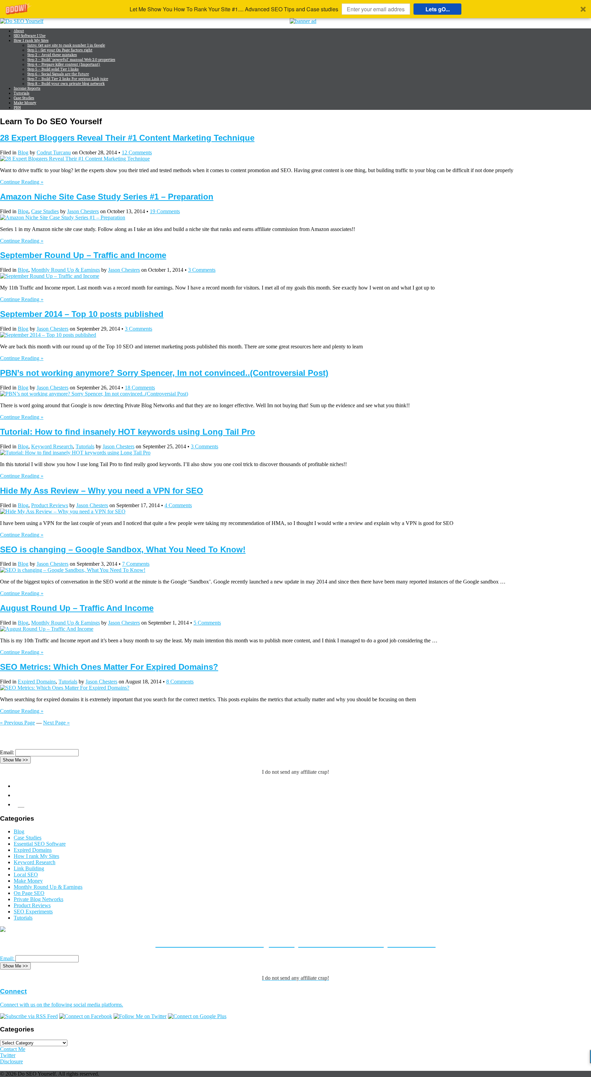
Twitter (7, 1055)
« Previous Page (17, 723)
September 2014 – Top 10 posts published (81, 314)
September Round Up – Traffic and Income (83, 255)
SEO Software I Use (29, 35)
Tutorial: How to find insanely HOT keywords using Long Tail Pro (127, 431)
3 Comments (201, 270)
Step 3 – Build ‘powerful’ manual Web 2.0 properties (71, 59)
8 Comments (180, 681)
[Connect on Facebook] (85, 1016)
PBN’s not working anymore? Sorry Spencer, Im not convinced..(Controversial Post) (164, 372)
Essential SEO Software (40, 844)
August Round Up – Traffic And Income (77, 608)
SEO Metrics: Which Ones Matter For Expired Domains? (109, 666)
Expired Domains (37, 681)
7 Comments (135, 564)
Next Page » (56, 723)
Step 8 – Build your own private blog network (66, 83)
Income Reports (27, 88)
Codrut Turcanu (54, 152)
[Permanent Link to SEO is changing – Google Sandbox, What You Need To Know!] (72, 570)
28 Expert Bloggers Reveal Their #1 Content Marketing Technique (127, 137)
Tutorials (21, 93)
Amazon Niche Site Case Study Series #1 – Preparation (106, 196)
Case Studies (24, 97)
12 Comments (137, 152)
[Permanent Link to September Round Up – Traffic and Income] (49, 276)
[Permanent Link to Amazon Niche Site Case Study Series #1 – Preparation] (62, 217)
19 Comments (165, 211)
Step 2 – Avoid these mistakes (52, 54)
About (19, 30)
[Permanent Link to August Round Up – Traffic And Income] (46, 629)
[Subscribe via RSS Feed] (29, 1016)
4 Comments (178, 505)
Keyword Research (52, 446)
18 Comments (140, 387)
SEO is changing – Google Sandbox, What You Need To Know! (123, 549)
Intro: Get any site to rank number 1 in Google (66, 45)
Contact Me (12, 1049)
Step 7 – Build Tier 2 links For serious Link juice (67, 78)
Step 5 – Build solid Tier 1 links (53, 69)
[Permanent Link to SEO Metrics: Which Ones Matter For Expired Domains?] (64, 688)
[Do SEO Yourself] (21, 21)
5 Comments (207, 623)
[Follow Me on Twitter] (140, 1016)
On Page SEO (29, 893)
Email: (7, 752)
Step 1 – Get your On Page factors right (59, 50)
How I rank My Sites (31, 40)
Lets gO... (437, 9)
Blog (23, 152)
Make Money (25, 102)
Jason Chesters (83, 211)
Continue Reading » (21, 182)
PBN (17, 107)
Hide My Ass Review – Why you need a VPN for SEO (101, 490)
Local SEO (26, 874)
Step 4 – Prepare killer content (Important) (63, 64)
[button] (295, 9)
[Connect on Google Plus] (197, 1016)
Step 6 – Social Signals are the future (58, 74)
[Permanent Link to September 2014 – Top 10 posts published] (48, 335)
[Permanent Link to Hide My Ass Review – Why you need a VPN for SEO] (63, 511)
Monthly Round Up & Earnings (65, 270)
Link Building (29, 868)
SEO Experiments (33, 911)
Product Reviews (49, 505)
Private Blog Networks (38, 899)
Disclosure (11, 1061)
